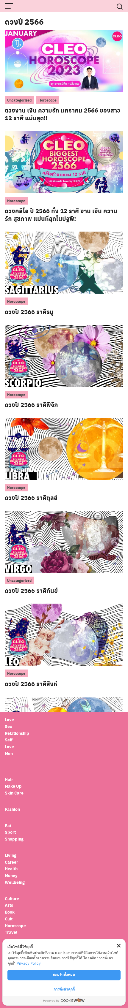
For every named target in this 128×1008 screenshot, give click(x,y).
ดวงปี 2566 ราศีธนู (29, 311)
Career (11, 862)
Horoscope (47, 100)
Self (9, 740)
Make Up (13, 786)
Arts (9, 905)
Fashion (12, 809)
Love (9, 719)
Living (10, 855)
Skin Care (14, 793)
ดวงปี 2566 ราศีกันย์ (31, 590)
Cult (9, 919)
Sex (8, 726)
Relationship (17, 733)
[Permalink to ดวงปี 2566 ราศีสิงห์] (64, 634)
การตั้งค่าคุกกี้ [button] (64, 989)
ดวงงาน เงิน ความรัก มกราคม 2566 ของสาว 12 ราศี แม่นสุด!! (62, 114)
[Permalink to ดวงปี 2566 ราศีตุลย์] (64, 448)
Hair (9, 779)
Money (11, 875)
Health (11, 868)
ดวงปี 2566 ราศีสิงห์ (31, 683)
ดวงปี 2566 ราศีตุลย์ (31, 497)
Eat (8, 825)
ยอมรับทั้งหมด (64, 974)
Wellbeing (15, 882)
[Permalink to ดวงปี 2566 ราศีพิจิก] (64, 355)
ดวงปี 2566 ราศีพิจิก (31, 404)
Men (9, 753)
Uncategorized (19, 100)
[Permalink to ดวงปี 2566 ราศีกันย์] (64, 541)
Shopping (14, 839)
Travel (11, 932)
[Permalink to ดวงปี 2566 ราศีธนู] (64, 262)
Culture (12, 898)
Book (10, 912)
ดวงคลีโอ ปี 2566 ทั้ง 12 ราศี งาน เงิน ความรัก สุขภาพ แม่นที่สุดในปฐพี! (61, 214)
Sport (10, 832)
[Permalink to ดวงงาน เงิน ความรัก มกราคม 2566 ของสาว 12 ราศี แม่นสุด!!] (64, 61)
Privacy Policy (29, 963)
